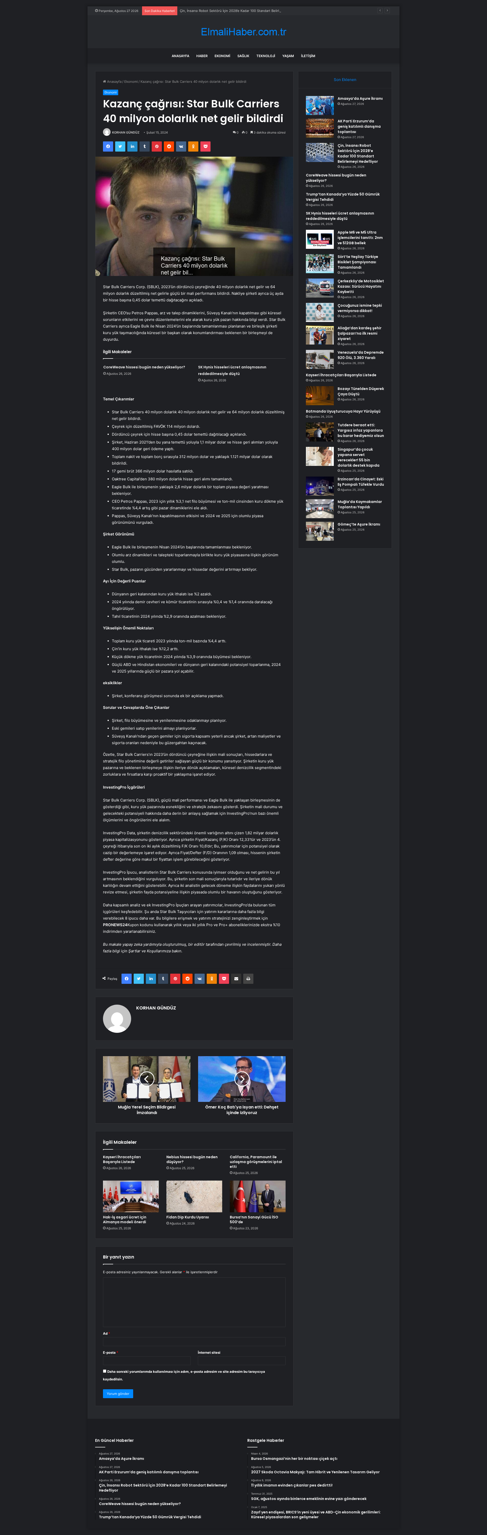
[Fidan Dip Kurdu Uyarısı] (194, 1196)
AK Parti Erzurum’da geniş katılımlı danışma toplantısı (359, 126)
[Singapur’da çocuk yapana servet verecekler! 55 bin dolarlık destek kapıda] (320, 456)
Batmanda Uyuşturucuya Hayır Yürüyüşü (343, 411)
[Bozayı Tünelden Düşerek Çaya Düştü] (320, 395)
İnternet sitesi (209, 1352)
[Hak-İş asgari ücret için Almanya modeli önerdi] (131, 1196)
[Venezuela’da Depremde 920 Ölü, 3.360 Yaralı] (320, 359)
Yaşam (288, 56)
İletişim (308, 56)
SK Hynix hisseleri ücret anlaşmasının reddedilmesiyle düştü (340, 216)
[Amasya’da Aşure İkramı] (320, 105)
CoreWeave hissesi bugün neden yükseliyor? (144, 367)
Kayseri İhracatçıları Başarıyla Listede (122, 1159)
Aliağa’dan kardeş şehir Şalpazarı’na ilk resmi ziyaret (359, 333)
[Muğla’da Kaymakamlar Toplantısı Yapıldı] (320, 508)
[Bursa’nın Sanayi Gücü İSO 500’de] (258, 1196)
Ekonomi (222, 56)
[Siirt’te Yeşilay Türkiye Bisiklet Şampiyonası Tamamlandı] (320, 263)
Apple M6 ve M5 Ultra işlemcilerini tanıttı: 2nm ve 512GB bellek (360, 238)
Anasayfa (180, 56)
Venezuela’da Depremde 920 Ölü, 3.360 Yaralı (361, 355)
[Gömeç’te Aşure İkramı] (320, 531)
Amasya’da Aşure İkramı (360, 98)
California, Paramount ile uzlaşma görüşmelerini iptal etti (256, 1161)
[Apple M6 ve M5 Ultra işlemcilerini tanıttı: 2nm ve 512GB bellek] (320, 239)
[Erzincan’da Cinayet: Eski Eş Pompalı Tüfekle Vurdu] (320, 486)
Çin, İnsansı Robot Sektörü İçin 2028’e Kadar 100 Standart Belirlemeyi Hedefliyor (243, 11)
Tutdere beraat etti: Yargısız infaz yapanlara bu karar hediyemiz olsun (361, 430)
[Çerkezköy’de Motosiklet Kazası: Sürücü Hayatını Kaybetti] (320, 288)
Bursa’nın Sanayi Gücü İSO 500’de (254, 1219)
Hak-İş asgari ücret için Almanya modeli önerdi (124, 1219)
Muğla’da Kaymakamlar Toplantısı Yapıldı (360, 504)
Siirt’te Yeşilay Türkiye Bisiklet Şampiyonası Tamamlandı (358, 262)
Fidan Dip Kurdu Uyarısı (187, 1217)
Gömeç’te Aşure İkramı (359, 524)
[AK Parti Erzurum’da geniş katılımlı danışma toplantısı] (320, 128)
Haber (201, 56)
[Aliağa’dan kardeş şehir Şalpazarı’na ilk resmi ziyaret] (320, 335)
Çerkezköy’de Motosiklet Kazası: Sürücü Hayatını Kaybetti (361, 286)
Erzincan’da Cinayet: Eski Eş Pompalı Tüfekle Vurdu (361, 482)
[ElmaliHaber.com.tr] (243, 32)
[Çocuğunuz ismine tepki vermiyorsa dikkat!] (320, 312)
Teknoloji (265, 56)
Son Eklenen (345, 79)
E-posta (110, 1352)
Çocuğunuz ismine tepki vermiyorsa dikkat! (360, 308)
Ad (106, 1333)
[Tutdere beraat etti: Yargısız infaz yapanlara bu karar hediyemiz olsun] (320, 432)
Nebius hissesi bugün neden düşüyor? (192, 1159)
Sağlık (243, 56)
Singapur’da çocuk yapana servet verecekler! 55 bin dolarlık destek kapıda (358, 457)
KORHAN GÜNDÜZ (126, 132)
